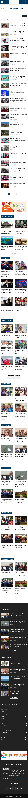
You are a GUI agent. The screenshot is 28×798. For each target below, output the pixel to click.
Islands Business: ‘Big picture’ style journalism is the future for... (7, 415)
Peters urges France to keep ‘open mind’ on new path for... (17, 184)
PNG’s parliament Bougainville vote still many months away (18, 692)
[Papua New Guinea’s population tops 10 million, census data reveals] (5, 133)
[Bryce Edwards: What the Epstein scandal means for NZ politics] (5, 78)
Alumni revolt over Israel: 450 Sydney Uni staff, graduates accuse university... (18, 637)
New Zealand (4, 721)
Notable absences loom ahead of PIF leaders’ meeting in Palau (20, 456)
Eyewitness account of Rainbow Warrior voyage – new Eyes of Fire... (20, 368)
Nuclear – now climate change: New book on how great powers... (20, 335)
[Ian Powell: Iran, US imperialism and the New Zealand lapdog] (5, 70)
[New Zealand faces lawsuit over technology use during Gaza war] (5, 33)
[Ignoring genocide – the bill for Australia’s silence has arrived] (7, 344)
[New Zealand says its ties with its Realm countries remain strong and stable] (7, 493)
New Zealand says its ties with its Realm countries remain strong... (6, 500)
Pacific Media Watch (6, 730)
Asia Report (17, 227)
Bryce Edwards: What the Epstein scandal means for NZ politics (17, 76)
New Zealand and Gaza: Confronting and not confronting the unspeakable (18, 161)
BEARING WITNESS (7, 320)
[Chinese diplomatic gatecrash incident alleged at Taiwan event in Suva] (21, 538)
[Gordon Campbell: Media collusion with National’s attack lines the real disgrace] (21, 520)
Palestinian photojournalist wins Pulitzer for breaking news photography (18, 61)
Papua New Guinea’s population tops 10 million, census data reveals (18, 131)
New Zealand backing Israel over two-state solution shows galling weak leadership (18, 116)
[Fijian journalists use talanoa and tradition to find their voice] (7, 391)
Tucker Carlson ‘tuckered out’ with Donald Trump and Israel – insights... (18, 24)
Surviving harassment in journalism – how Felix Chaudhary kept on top (20, 415)
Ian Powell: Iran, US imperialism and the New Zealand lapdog (18, 69)
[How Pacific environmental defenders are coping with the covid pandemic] (21, 240)
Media (2, 728)
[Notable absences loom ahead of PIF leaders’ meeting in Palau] (21, 449)
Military (3, 739)
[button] (26, 2)
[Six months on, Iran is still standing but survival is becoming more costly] (5, 646)
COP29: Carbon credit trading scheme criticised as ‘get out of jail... (21, 231)
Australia (2, 524)
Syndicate (3, 716)
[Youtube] (21, 788)
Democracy (3, 735)
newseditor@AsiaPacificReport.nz (16, 778)
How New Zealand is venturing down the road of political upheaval (18, 169)
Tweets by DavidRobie (14, 378)
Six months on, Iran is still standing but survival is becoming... (18, 645)
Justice (2, 742)
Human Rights (4, 714)
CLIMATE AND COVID (7, 216)
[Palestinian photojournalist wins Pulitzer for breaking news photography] (5, 63)
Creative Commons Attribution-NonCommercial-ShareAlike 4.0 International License (14, 773)
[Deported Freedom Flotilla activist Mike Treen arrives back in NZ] (7, 538)
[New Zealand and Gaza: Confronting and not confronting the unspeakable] (5, 163)
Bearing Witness (18, 364)
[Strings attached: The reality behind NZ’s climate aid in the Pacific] (7, 240)
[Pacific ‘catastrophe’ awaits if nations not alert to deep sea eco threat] (5, 678)
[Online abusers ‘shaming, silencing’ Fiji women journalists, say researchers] (21, 391)
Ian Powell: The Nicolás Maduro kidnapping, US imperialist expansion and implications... (18, 100)
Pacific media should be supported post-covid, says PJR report (20, 308)
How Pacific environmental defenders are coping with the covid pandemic (21, 247)
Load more (13, 253)
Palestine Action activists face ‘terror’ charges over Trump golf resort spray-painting (18, 623)
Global (2, 541)
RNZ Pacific (4, 725)
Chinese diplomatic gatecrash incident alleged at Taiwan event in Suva (21, 545)
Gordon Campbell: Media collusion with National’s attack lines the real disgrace (21, 527)
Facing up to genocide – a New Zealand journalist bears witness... (17, 139)
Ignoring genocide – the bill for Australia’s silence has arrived (7, 351)
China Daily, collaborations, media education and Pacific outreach (17, 662)
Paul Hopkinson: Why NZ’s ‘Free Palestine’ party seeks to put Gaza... (18, 39)
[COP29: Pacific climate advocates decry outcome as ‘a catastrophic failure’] (7, 224)
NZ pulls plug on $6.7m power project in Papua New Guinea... (18, 84)
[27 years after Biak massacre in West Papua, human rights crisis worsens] (7, 360)
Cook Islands (3, 497)
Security (3, 737)
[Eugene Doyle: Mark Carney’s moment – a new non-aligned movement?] (5, 93)
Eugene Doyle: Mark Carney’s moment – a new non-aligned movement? (18, 91)
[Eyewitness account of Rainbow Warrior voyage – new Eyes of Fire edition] (21, 360)
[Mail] (10, 788)
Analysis (2, 244)
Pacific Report (4, 709)
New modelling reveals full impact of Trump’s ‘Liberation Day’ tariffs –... (18, 154)
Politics (2, 711)
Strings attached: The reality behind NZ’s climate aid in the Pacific (7, 247)
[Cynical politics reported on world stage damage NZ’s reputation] (5, 178)
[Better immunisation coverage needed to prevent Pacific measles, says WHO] (21, 265)
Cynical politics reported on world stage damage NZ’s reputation (17, 176)
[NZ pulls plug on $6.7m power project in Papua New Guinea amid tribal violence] (5, 85)
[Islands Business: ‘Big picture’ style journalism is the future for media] (7, 407)
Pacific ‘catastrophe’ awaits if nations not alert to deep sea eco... (18, 677)
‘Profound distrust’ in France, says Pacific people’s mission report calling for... (18, 124)
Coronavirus (3, 269)
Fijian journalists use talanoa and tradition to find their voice (7, 398)
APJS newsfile (3, 395)
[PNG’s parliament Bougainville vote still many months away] (5, 693)
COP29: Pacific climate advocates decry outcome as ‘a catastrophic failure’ (7, 231)
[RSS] (14, 788)
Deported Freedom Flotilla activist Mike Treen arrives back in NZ (7, 545)
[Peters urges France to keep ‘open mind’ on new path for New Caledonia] (5, 185)
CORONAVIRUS (5, 258)
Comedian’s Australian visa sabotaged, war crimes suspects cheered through (21, 440)
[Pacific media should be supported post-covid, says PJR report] (21, 301)
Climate (2, 227)
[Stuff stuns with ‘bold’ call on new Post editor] (5, 55)
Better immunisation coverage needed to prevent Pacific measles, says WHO (21, 273)
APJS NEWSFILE (6, 384)
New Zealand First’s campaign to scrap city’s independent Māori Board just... (18, 46)
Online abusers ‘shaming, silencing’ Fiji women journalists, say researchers (20, 398)
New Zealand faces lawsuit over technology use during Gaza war (17, 31)
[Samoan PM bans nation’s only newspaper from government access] (5, 109)
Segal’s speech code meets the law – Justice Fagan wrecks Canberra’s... (6, 440)
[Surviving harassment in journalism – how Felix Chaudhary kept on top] (21, 407)
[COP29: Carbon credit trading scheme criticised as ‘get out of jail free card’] (21, 224)
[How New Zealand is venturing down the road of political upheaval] (5, 170)
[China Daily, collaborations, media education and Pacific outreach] (5, 663)
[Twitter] (17, 788)
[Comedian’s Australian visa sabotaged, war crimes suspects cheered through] (21, 432)
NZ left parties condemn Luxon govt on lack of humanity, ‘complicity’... (20, 574)
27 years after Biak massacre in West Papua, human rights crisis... (7, 368)
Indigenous (3, 723)
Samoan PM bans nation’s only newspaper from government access (17, 107)
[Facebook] (6, 788)
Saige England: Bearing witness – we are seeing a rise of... (20, 351)
